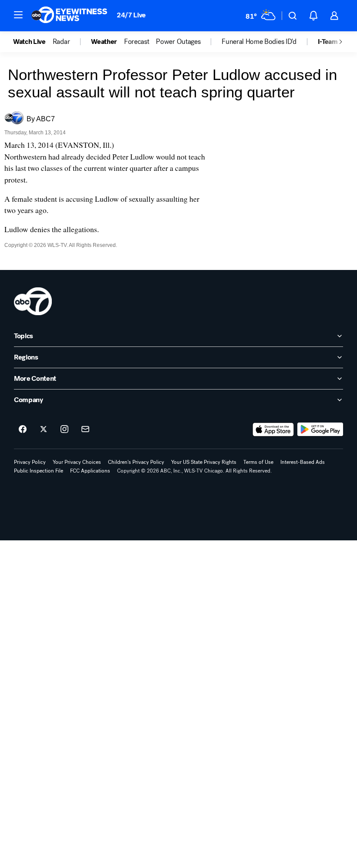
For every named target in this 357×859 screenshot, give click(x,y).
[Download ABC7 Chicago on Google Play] (320, 429)
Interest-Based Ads (302, 462)
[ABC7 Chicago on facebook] (22, 429)
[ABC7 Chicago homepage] (69, 15)
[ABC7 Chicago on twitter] (43, 429)
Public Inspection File (38, 470)
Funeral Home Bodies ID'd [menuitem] (259, 42)
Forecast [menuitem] (136, 42)
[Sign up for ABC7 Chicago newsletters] (85, 429)
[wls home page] (33, 301)
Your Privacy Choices (77, 462)
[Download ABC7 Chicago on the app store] (273, 429)
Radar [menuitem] (61, 42)
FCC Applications (90, 470)
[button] (18, 14)
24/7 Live (131, 15)
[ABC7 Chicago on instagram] (64, 429)
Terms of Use (258, 462)
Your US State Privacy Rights (203, 462)
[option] (33, 41)
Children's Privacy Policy (136, 462)
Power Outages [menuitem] (178, 42)
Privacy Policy (30, 462)
